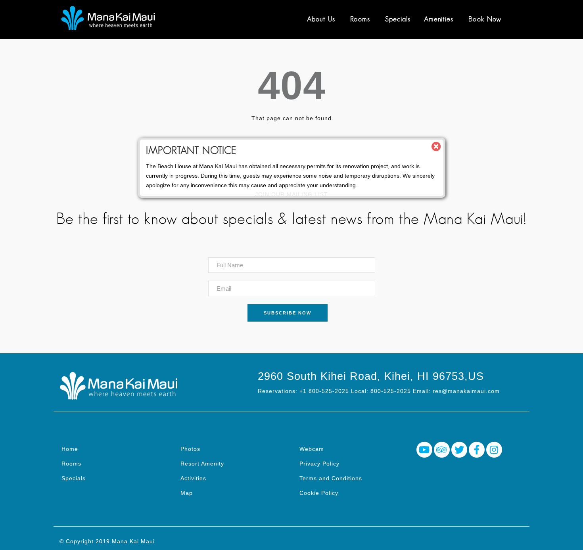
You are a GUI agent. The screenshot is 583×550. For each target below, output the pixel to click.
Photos (190, 449)
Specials (397, 19)
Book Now (484, 19)
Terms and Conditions (330, 478)
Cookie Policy (318, 493)
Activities (193, 478)
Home (69, 449)
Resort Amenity (202, 463)
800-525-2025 (390, 391)
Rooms (360, 19)
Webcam (311, 449)
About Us (321, 19)
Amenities (438, 19)
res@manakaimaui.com (466, 391)
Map (186, 493)
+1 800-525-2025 (324, 391)
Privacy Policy (319, 463)
